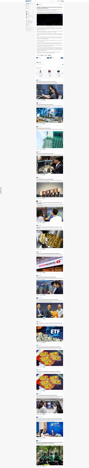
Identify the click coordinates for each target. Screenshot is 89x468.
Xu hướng (28, 6)
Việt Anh (39, 126)
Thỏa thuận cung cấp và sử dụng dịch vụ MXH (30, 21)
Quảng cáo (28, 24)
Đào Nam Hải (49, 74)
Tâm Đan (39, 151)
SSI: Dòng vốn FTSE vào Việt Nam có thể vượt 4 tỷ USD (44, 153)
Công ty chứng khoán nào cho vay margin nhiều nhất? (44, 179)
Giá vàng (37, 372)
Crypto (53, 57)
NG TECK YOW (58, 74)
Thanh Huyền (40, 297)
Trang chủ (28, 3)
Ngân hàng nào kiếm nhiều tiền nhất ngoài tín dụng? (44, 104)
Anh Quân (39, 4)
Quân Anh (39, 321)
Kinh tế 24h (39, 440)
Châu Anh (39, 102)
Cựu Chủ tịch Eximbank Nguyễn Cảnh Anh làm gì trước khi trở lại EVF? (47, 299)
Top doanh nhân (39, 67)
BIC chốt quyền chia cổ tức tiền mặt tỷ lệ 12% (43, 128)
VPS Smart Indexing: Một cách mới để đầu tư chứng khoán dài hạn (46, 395)
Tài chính (29, 17)
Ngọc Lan (39, 251)
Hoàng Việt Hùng (40, 74)
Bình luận (28, 8)
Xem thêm (56, 83)
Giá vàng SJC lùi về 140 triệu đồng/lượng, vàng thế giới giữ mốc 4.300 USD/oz (48, 371)
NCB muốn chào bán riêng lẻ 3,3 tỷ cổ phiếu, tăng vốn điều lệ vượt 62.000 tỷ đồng (49, 418)
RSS (27, 25)
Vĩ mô (28, 11)
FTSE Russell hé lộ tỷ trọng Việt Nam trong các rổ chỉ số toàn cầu (46, 81)
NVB (46, 419)
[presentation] (36, 73)
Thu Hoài (39, 177)
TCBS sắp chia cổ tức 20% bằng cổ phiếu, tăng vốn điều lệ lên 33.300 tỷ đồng (48, 253)
